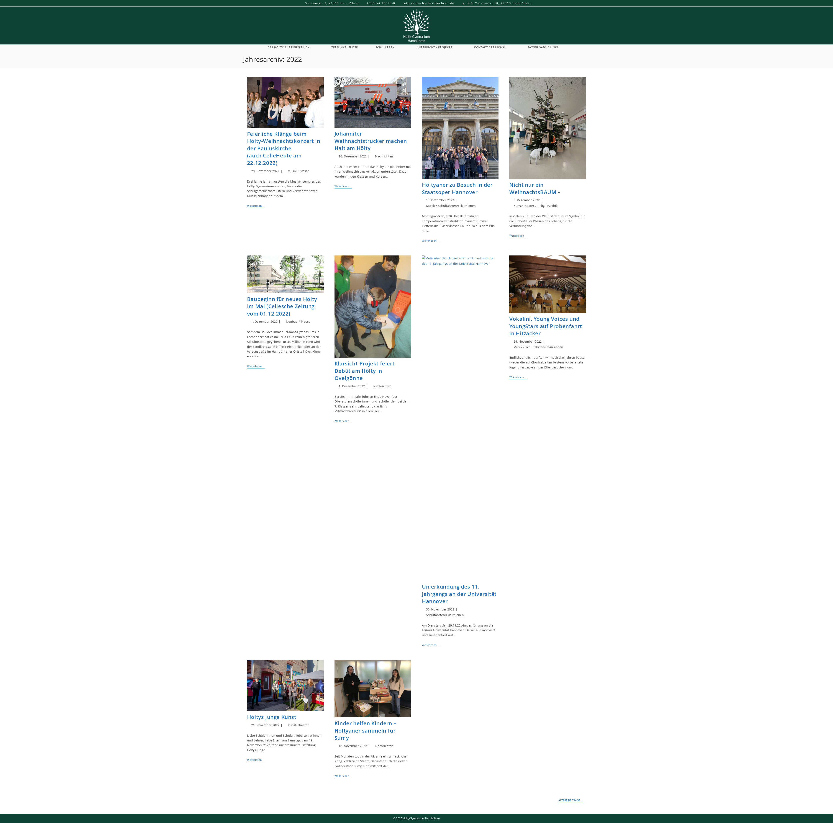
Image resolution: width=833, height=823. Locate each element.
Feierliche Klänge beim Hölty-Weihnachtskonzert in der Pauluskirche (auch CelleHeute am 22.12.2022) (283, 148)
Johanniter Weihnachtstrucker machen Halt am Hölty (371, 141)
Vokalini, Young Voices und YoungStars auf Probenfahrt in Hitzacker (545, 326)
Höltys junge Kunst (271, 716)
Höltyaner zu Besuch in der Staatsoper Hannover (457, 188)
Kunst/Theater (523, 206)
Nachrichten (384, 156)
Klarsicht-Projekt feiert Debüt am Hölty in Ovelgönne (364, 370)
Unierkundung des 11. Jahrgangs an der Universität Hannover (459, 594)
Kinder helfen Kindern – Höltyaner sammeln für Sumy (365, 730)
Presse (304, 171)
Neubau (292, 321)
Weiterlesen (256, 206)
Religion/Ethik (548, 206)
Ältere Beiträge (571, 800)
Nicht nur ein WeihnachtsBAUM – (535, 188)
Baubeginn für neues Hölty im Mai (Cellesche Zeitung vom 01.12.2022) (282, 306)
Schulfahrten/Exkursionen (457, 206)
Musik (292, 171)
